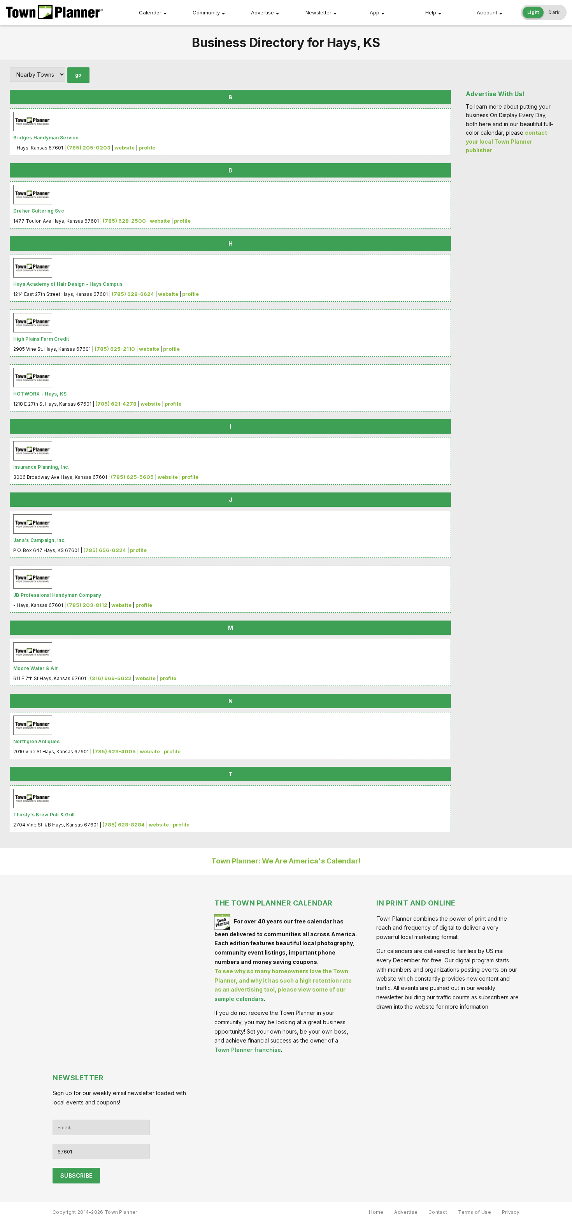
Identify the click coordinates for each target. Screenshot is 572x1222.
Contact (437, 1212)
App (374, 12)
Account (487, 12)
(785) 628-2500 (124, 221)
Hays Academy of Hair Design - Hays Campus (68, 284)
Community (206, 12)
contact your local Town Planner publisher (506, 141)
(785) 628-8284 (123, 824)
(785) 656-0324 (104, 550)
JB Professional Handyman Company (57, 595)
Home (376, 1212)
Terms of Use (474, 1212)
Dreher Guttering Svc (38, 211)
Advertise (262, 12)
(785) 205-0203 (89, 147)
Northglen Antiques (36, 741)
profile (147, 147)
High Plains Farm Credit (41, 339)
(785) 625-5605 (132, 477)
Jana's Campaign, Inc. (39, 540)
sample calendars (239, 998)
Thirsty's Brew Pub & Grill (43, 815)
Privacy (510, 1212)
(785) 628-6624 (133, 294)
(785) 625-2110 (115, 349)
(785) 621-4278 (116, 404)
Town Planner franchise (247, 1049)
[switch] (544, 12)
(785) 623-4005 (114, 751)
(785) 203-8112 (87, 605)
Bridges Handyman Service (46, 138)
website (124, 147)
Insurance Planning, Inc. (41, 467)
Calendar (150, 12)
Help (430, 12)
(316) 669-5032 (111, 678)
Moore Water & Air (35, 668)
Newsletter (318, 12)
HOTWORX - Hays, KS (40, 394)
